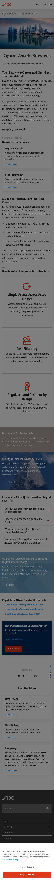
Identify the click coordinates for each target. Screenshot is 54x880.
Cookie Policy (12, 859)
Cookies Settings (26, 867)
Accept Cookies (27, 874)
